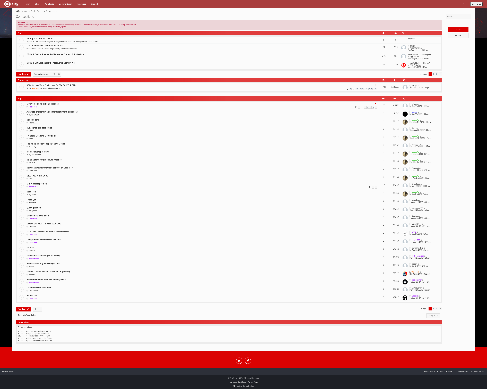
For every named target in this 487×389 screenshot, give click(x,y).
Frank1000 (33, 171)
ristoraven (33, 107)
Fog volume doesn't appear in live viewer (46, 143)
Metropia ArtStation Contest (40, 38)
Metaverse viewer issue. (38, 215)
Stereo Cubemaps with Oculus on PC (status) (48, 271)
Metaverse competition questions (43, 104)
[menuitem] (465, 4)
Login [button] (458, 29)
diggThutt (414, 57)
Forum (27, 4)
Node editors (33, 120)
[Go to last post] (418, 85)
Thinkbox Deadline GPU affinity (41, 135)
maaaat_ (32, 147)
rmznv (31, 139)
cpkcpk (414, 85)
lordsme (32, 275)
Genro (31, 131)
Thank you (31, 199)
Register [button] (458, 35)
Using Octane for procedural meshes (44, 159)
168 (356, 89)
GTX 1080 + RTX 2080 (37, 175)
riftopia (415, 104)
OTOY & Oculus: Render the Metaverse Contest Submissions (55, 54)
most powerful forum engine (419, 55)
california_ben (417, 248)
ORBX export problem (37, 183)
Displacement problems (38, 151)
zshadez (32, 203)
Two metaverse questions (39, 287)
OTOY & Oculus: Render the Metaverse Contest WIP (51, 63)
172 (375, 89)
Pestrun (32, 251)
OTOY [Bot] (414, 65)
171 (370, 89)
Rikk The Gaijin (418, 256)
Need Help (31, 191)
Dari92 (31, 179)
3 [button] (436, 74)
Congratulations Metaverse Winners (44, 239)
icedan (31, 267)
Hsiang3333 (33, 123)
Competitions (25, 17)
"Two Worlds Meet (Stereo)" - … (420, 63)
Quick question (34, 207)
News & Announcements (53, 88)
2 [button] (433, 74)
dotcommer (34, 259)
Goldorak (35, 88)
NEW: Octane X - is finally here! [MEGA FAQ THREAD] (51, 85)
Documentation (65, 4)
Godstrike (33, 219)
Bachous (415, 216)
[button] (440, 74)
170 (366, 89)
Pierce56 (415, 168)
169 (361, 89)
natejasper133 (34, 211)
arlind (33, 195)
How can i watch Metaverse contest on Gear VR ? (50, 167)
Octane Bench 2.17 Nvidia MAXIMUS (44, 223)
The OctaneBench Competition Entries (45, 45)
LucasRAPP (33, 227)
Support (94, 4)
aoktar (414, 112)
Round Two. (32, 295)
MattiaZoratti (34, 291)
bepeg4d (415, 120)
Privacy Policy (253, 382)
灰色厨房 (411, 46)
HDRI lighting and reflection (39, 127)
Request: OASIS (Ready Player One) (43, 263)
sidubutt (32, 163)
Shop (37, 4)
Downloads (49, 4)
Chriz (414, 232)
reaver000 (33, 243)
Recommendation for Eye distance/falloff (46, 279)
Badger (415, 296)
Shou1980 (416, 184)
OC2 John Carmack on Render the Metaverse (48, 231)
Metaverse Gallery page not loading (43, 255)
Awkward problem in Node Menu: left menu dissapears (53, 112)
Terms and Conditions (237, 382)
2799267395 (415, 48)
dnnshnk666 (36, 155)
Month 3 (30, 247)
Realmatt (35, 115)
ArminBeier (33, 187)
